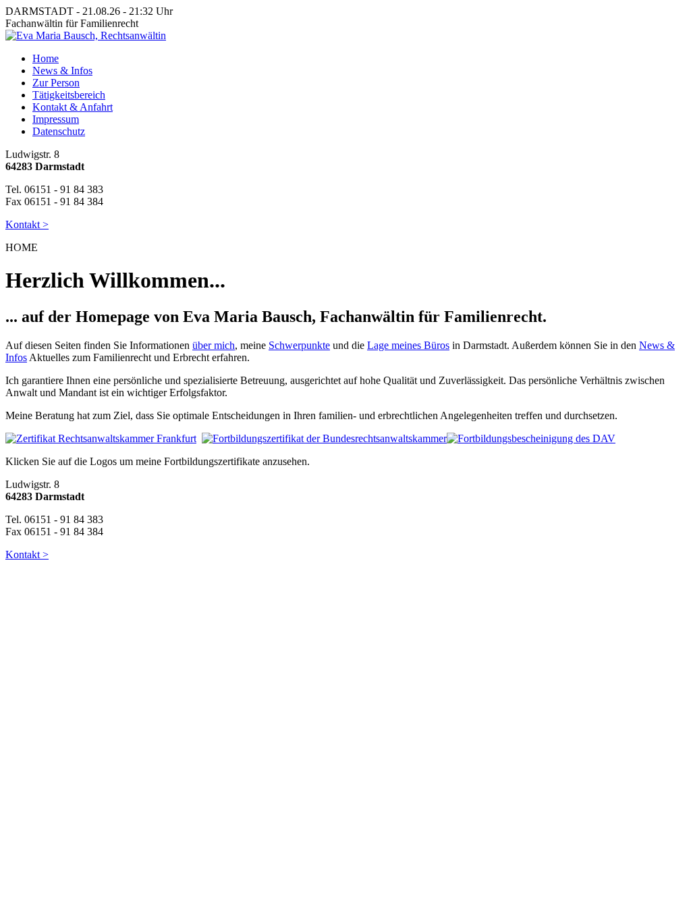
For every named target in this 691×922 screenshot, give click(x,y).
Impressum (55, 119)
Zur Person (56, 82)
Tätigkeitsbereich (68, 95)
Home (45, 58)
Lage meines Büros (408, 345)
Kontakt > (27, 224)
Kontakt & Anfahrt (72, 107)
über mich (213, 345)
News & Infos (62, 70)
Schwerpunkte (299, 345)
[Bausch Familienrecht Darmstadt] (85, 35)
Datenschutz (58, 131)
